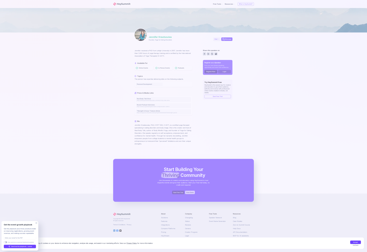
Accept (355, 242)
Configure (355, 245)
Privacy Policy (132, 243)
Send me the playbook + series (21, 246)
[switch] (5, 242)
